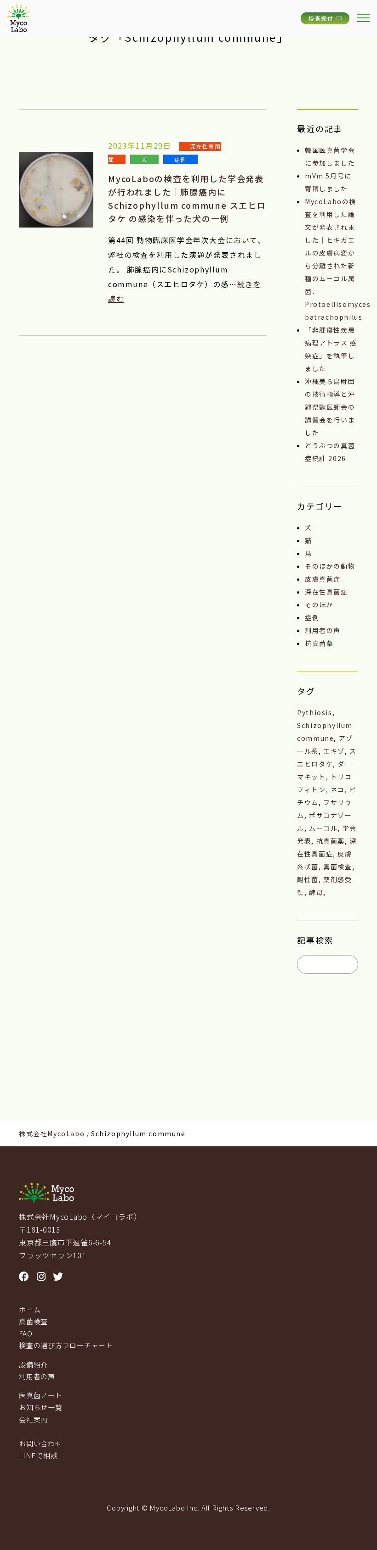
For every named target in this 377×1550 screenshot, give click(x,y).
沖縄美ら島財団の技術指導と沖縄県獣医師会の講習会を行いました (330, 407)
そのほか (319, 604)
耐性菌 (308, 879)
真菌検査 (337, 866)
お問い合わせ (41, 1443)
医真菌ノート (41, 1395)
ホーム (29, 1309)
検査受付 (320, 18)
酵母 (316, 892)
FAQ (25, 1333)
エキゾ (334, 751)
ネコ (338, 789)
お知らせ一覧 (41, 1407)
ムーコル (323, 828)
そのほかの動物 (330, 566)
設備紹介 (33, 1364)
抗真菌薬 (319, 643)
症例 (180, 159)
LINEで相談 (38, 1455)
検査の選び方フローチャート (66, 1345)
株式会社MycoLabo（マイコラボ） (80, 1216)
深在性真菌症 (326, 591)
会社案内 (33, 1419)
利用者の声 (323, 630)
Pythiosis (314, 712)
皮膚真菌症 (323, 578)
